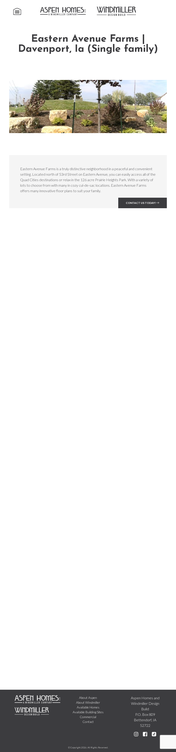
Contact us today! (141, 203)
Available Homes (88, 707)
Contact (88, 722)
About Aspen (88, 698)
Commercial (88, 717)
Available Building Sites (88, 712)
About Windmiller (88, 702)
